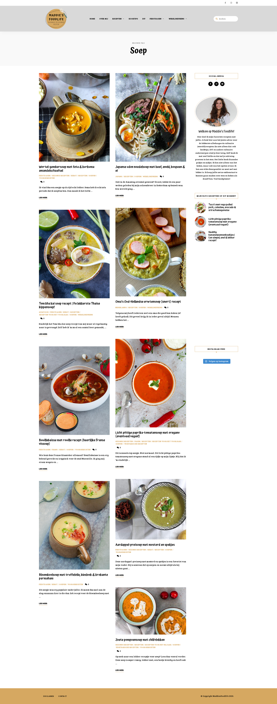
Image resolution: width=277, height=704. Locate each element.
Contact (62, 696)
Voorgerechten (47, 178)
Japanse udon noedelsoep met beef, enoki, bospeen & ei (150, 169)
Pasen (137, 441)
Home (92, 18)
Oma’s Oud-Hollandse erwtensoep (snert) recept (148, 301)
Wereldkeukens (176, 18)
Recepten (117, 18)
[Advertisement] (216, 294)
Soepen (92, 175)
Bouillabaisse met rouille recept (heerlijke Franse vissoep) (72, 442)
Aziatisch (44, 312)
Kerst (74, 175)
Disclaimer (48, 696)
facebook (225, 3)
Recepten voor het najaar (158, 645)
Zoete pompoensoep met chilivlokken (140, 639)
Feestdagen (155, 18)
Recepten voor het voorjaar (53, 315)
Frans (55, 449)
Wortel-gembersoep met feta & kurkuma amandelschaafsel (66, 169)
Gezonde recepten (61, 175)
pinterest (237, 3)
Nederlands (121, 307)
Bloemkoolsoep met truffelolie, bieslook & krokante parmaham (73, 576)
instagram (231, 3)
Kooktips (133, 18)
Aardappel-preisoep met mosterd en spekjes (145, 544)
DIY (143, 18)
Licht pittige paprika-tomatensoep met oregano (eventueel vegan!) (147, 434)
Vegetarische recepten (135, 444)
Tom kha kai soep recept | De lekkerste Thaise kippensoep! (69, 305)
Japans (118, 176)
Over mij (103, 18)
